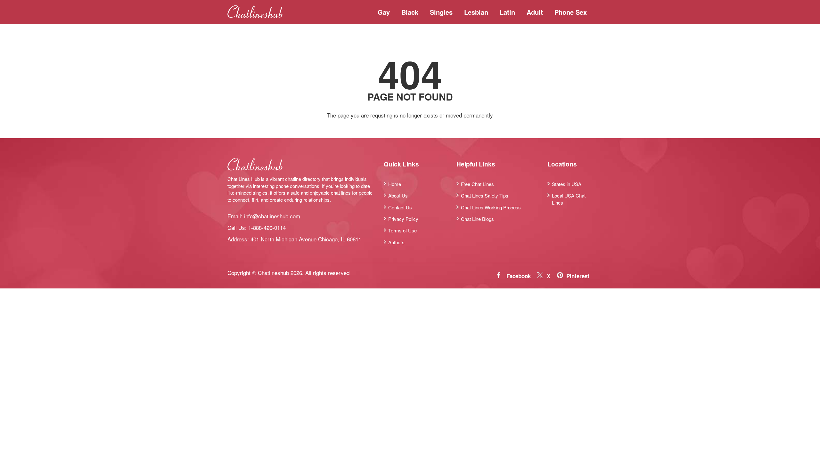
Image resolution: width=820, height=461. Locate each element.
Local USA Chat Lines (569, 199)
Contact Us (400, 207)
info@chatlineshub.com (272, 216)
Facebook (518, 276)
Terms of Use (402, 230)
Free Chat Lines (477, 184)
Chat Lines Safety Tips (484, 195)
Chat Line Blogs (477, 218)
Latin (507, 12)
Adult (535, 12)
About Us (398, 195)
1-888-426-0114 (267, 227)
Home (394, 184)
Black (409, 12)
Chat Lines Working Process (491, 207)
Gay (384, 12)
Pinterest (577, 276)
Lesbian (476, 12)
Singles (441, 12)
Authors (396, 242)
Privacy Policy (403, 218)
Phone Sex (570, 12)
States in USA (566, 184)
